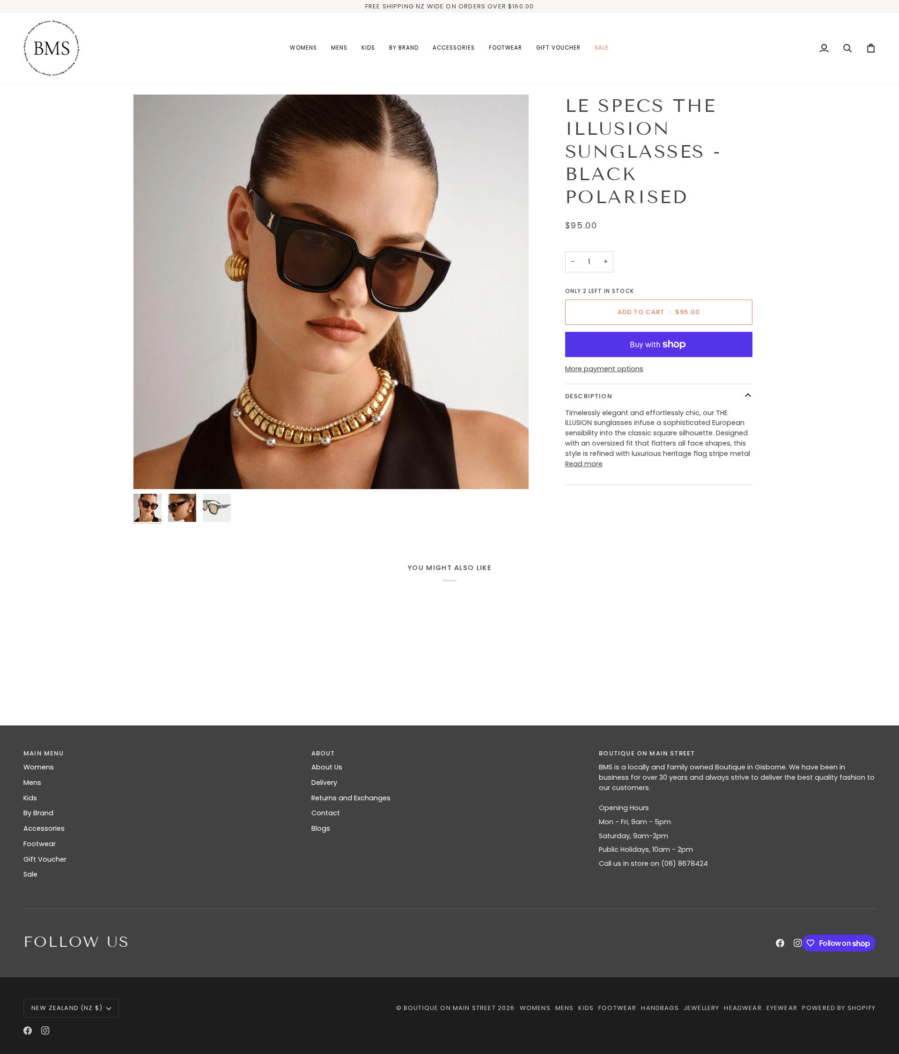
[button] (303, 48)
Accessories (44, 828)
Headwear (742, 1007)
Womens (38, 767)
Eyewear (781, 1007)
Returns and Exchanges (351, 798)
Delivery (324, 782)
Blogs (320, 828)
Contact (325, 813)
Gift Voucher (44, 859)
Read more (584, 463)
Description (588, 395)
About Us (326, 767)
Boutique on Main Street (450, 1007)
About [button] (323, 753)
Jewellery (702, 1007)
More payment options (604, 368)
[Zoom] (331, 292)
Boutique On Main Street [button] (647, 753)
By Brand (38, 813)
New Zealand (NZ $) (67, 1007)
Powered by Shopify (839, 1007)
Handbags (659, 1007)
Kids (30, 798)
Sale (30, 874)
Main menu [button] (43, 753)
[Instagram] (798, 943)
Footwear (39, 844)
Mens (32, 782)
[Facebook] (780, 943)
